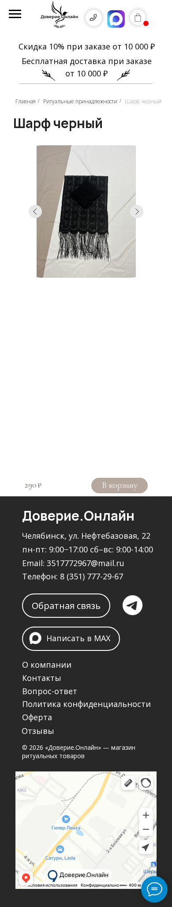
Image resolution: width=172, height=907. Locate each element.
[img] (59, 17)
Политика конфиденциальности (86, 704)
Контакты (41, 678)
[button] (66, 605)
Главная (25, 101)
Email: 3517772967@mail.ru (73, 563)
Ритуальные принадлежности (80, 101)
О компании (46, 664)
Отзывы (38, 731)
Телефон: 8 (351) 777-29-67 (72, 576)
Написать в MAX (78, 638)
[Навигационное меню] (15, 14)
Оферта (37, 717)
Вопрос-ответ (49, 691)
